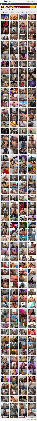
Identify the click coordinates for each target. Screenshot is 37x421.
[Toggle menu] (1, 1)
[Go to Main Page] (7, 1)
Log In (35, 1)
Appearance (5, 12)
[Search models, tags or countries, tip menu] (35, 4)
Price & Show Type (20, 12)
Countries (12, 12)
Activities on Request (31, 12)
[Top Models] (13, 1)
